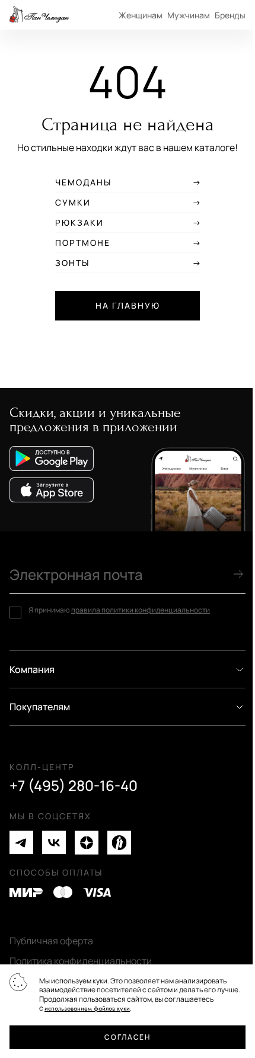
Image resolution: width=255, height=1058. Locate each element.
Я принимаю (119, 610)
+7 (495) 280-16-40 (73, 785)
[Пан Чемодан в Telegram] (21, 843)
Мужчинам (188, 15)
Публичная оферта (51, 940)
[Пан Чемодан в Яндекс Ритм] (119, 843)
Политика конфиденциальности (80, 960)
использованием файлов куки (87, 1008)
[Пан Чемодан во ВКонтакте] (54, 843)
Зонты (72, 263)
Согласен (127, 1037)
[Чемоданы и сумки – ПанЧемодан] (39, 15)
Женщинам (140, 15)
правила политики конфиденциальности (140, 610)
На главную (127, 305)
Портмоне (82, 243)
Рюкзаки (79, 223)
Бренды (230, 15)
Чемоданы (83, 182)
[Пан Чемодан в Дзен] (86, 843)
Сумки (73, 202)
